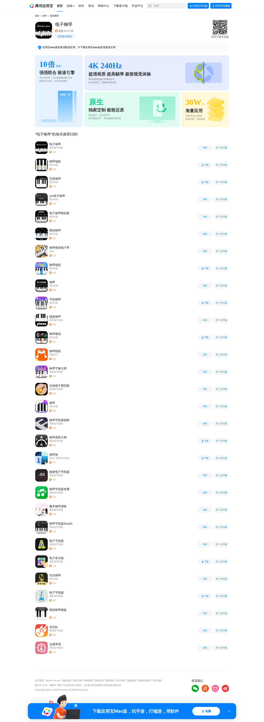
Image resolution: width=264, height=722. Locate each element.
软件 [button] (45, 15)
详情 (205, 147)
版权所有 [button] (110, 680)
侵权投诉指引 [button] (144, 680)
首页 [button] (37, 15)
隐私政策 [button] (131, 680)
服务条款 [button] (67, 680)
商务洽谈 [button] (77, 680)
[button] (41, 6)
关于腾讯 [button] (39, 680)
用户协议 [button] (157, 680)
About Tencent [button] (53, 680)
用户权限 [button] (121, 680)
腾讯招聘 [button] (88, 680)
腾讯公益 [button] (99, 680)
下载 (206, 165)
